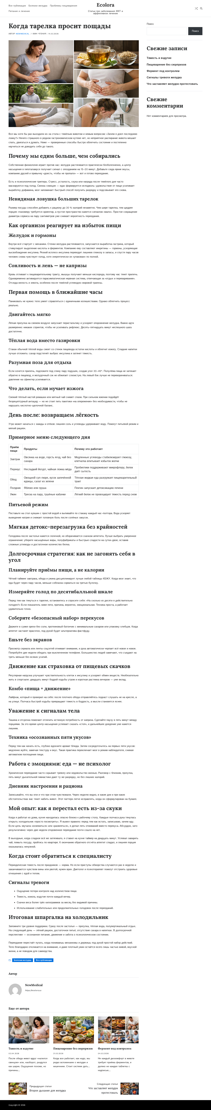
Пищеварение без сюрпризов (73, 1048)
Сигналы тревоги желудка (164, 77)
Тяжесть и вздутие (21, 1048)
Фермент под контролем (114, 1048)
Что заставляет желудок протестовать (172, 83)
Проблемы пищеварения (63, 5)
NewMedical (22, 34)
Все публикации (17, 5)
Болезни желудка (38, 5)
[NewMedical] (15, 990)
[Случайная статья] (196, 8)
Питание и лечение (19, 11)
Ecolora (105, 4)
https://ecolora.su (33, 990)
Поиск (150, 23)
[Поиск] (201, 8)
